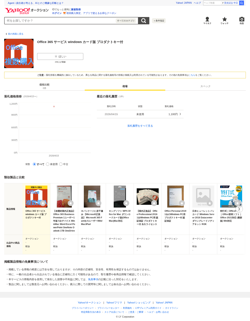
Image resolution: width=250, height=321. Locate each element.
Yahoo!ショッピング (139, 302)
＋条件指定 (158, 20)
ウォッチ (225, 23)
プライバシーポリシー (83, 308)
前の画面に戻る (15, 34)
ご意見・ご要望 (135, 312)
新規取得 (76, 9)
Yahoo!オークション (89, 302)
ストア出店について (114, 312)
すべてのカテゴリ (126, 20)
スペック (205, 86)
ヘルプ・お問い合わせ (158, 312)
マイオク (207, 23)
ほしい (62, 56)
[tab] (44, 86)
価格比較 (44, 86)
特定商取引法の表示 (91, 312)
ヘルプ (197, 2)
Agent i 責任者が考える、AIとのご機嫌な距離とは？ (36, 3)
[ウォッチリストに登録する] (43, 203)
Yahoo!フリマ (114, 302)
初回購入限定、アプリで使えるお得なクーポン (91, 13)
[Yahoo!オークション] (27, 9)
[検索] (241, 3)
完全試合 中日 (231, 3)
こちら (192, 75)
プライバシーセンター (108, 308)
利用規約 (127, 308)
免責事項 (93, 279)
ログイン (57, 13)
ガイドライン (171, 308)
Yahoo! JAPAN (184, 2)
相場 (125, 86)
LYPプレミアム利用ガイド (148, 308)
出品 (242, 23)
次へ (239, 209)
